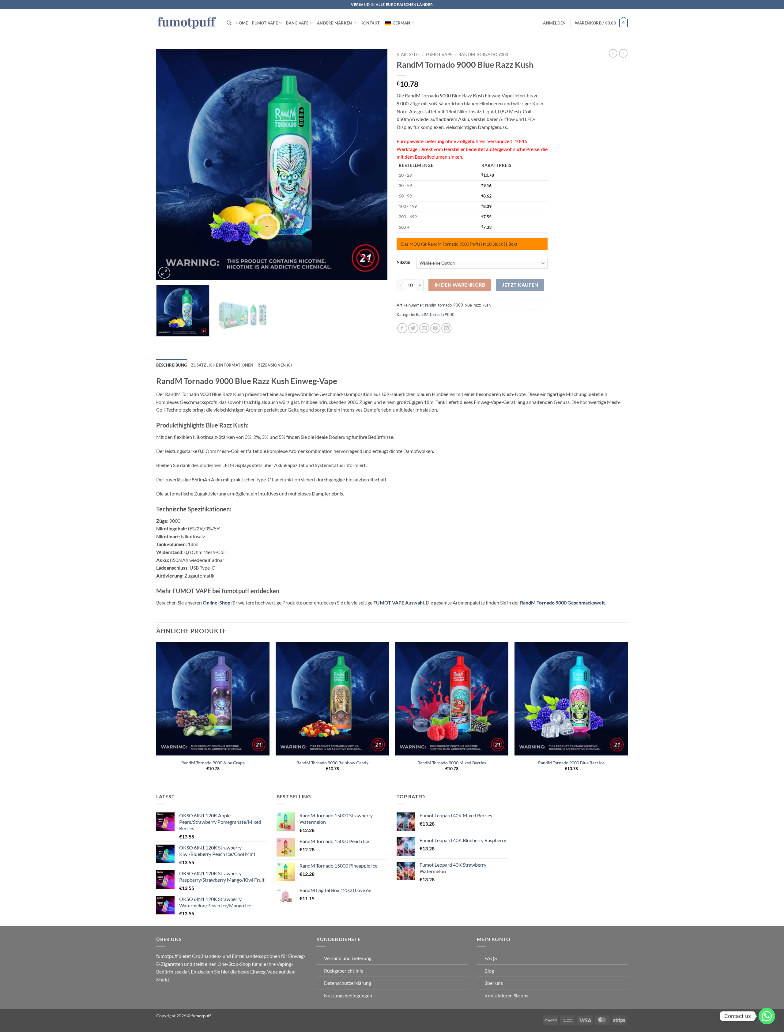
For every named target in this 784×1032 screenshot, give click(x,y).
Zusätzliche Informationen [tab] (222, 365)
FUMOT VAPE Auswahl (398, 602)
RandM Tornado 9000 (483, 54)
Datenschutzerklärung (347, 983)
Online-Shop (216, 602)
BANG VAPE (297, 23)
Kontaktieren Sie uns (506, 995)
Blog (489, 970)
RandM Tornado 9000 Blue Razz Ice (571, 762)
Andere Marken (334, 23)
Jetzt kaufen (520, 285)
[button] (554, 23)
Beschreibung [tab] (171, 365)
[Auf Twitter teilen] (413, 328)
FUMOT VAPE (265, 23)
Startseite (408, 54)
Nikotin (403, 262)
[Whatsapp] (767, 1016)
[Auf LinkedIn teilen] (446, 328)
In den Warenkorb (460, 285)
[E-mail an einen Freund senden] (424, 328)
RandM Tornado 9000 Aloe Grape (213, 762)
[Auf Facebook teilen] (402, 328)
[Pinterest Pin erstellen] (435, 328)
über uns (493, 983)
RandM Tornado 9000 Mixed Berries (451, 762)
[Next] (375, 164)
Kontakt (370, 23)
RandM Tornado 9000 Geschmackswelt (562, 602)
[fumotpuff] (186, 23)
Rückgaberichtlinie (343, 970)
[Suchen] (229, 23)
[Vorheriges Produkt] (623, 53)
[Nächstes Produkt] (613, 53)
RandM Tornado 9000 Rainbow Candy (332, 762)
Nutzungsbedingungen (348, 995)
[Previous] (168, 164)
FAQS (490, 958)
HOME (242, 23)
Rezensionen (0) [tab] (275, 365)
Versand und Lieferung (347, 958)
